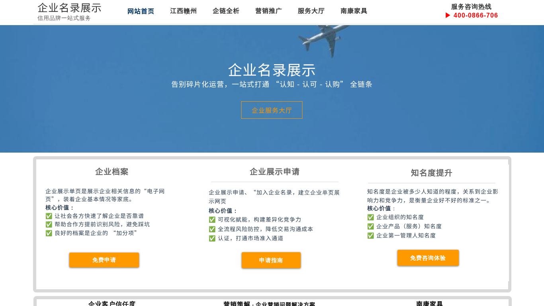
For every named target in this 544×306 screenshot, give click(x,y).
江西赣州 (183, 10)
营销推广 (268, 10)
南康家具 (354, 10)
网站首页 (141, 11)
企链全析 (226, 10)
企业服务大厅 (272, 110)
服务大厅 (311, 10)
